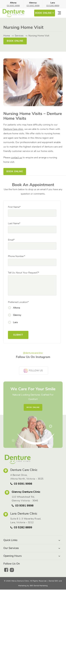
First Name (14, 207)
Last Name (14, 223)
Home (6, 35)
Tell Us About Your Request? (23, 272)
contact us (16, 157)
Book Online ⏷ (44, 12)
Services (19, 35)
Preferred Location (18, 302)
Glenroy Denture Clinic (26, 492)
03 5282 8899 (52, 5)
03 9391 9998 (13, 5)
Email (11, 239)
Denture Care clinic (13, 129)
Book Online (15, 40)
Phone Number (16, 256)
